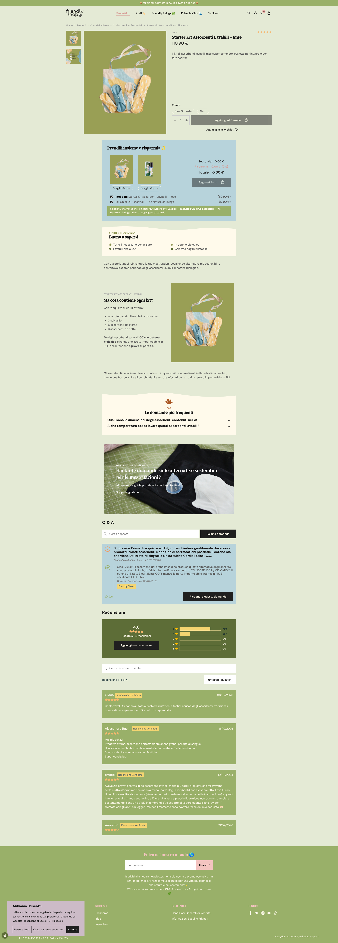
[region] (45, 918)
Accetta (72, 929)
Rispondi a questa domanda (208, 596)
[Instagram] (263, 913)
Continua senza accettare (48, 929)
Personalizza (21, 929)
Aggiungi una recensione (136, 645)
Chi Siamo (101, 913)
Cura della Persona (101, 25)
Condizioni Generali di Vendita (191, 913)
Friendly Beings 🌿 (163, 13)
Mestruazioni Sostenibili (129, 25)
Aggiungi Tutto (208, 182)
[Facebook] (250, 913)
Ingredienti (102, 924)
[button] (183, 111)
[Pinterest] (257, 913)
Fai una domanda (218, 534)
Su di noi (213, 13)
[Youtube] (269, 913)
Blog (98, 918)
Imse (174, 32)
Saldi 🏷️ (141, 13)
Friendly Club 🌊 (191, 13)
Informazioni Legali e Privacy (190, 918)
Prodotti (81, 25)
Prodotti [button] (121, 13)
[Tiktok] (275, 913)
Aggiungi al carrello (228, 120)
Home (69, 25)
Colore (176, 105)
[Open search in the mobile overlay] (249, 13)
